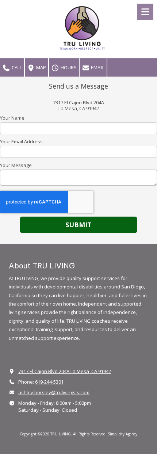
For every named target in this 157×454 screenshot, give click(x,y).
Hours (68, 67)
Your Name (12, 118)
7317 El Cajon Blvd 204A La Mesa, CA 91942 (64, 371)
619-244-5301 (49, 382)
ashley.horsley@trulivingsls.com (53, 392)
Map (40, 67)
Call (16, 67)
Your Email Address (21, 141)
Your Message (16, 165)
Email (97, 67)
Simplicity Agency (122, 433)
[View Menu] (145, 12)
